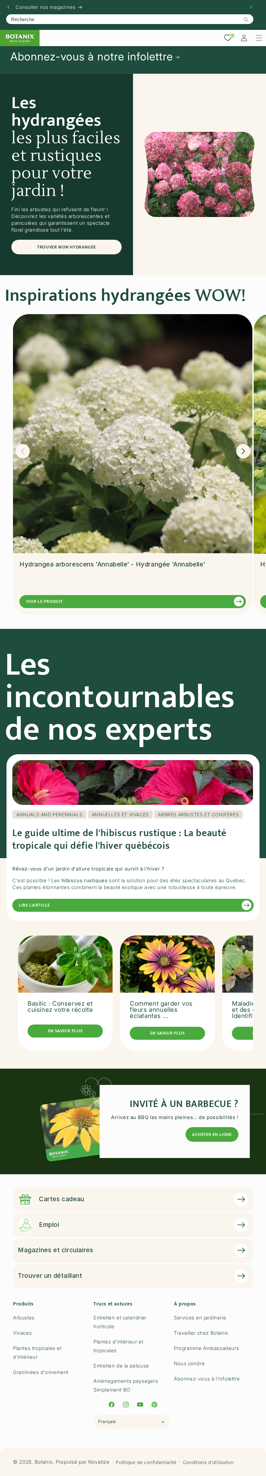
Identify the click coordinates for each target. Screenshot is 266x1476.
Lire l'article (34, 905)
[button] (259, 38)
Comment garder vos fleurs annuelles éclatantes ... (161, 1009)
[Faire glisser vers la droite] (243, 451)
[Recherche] (246, 19)
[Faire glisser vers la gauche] (23, 451)
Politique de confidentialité (146, 1462)
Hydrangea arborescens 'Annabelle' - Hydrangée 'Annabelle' (112, 564)
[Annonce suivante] (251, 7)
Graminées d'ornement (40, 1372)
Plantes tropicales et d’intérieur (37, 1352)
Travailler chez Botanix (201, 1333)
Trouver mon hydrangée (66, 247)
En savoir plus (65, 1031)
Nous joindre (189, 1363)
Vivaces (22, 1333)
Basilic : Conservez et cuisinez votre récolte (60, 1006)
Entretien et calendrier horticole (120, 1322)
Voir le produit (44, 601)
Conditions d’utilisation (208, 1462)
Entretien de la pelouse (121, 1366)
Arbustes (24, 1318)
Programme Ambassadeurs (206, 1348)
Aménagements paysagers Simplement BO (125, 1385)
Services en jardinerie (200, 1318)
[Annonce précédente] (8, 7)
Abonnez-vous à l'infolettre (207, 1379)
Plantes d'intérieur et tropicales (118, 1346)
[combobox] (129, 19)
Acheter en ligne (212, 1134)
